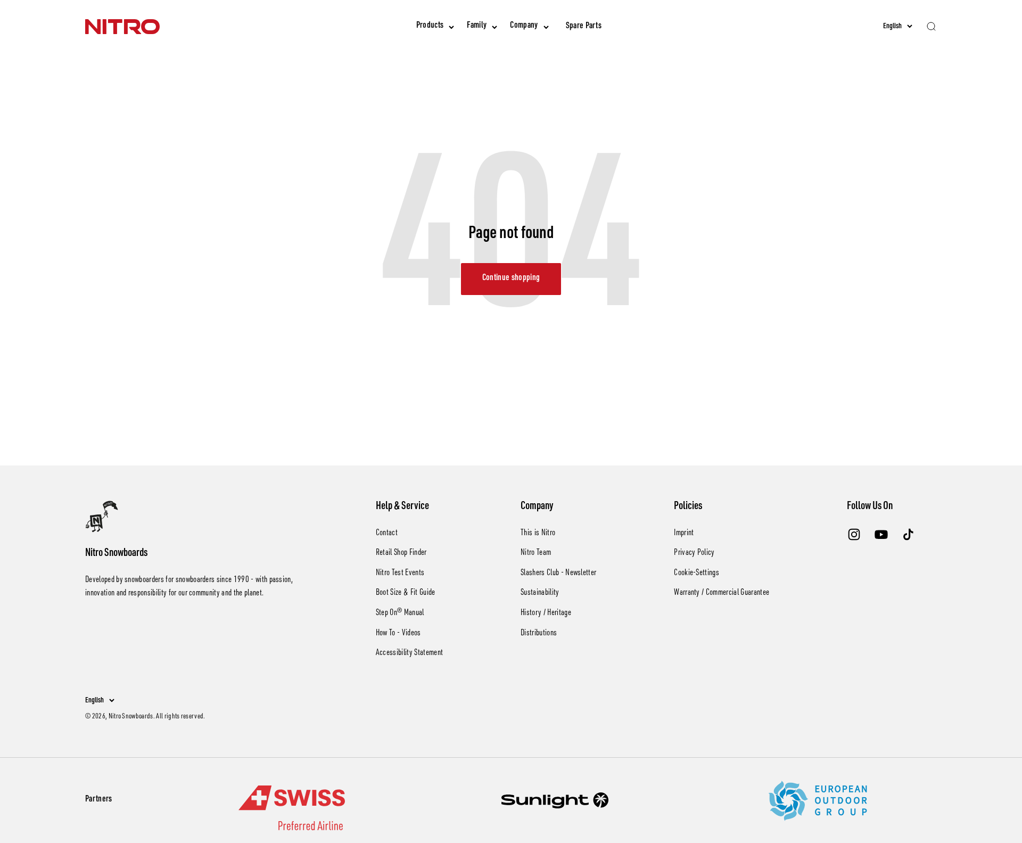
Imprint (684, 533)
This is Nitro (538, 533)
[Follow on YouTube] (881, 534)
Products (430, 26)
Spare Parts (584, 26)
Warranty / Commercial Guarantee (721, 593)
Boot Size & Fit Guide (405, 593)
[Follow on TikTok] (908, 534)
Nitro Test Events (400, 573)
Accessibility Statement (409, 653)
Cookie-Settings (696, 573)
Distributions (539, 633)
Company (524, 26)
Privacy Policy (694, 553)
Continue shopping (511, 278)
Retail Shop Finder (401, 553)
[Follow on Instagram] (854, 534)
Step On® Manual (400, 613)
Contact (387, 533)
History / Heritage (546, 613)
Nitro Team (536, 553)
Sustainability (540, 593)
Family (477, 26)
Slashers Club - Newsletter (558, 573)
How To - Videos (398, 633)
